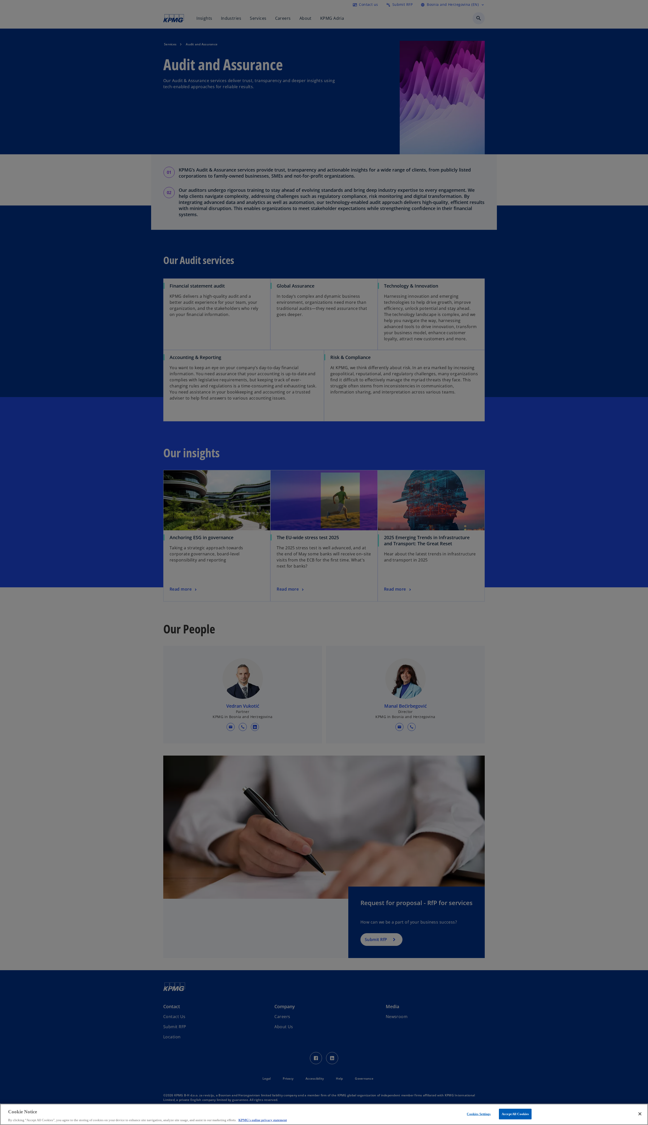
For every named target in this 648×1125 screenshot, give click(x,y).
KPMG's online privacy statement (262, 1120)
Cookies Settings (479, 1114)
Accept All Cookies (515, 1114)
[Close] (639, 1113)
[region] (324, 1114)
